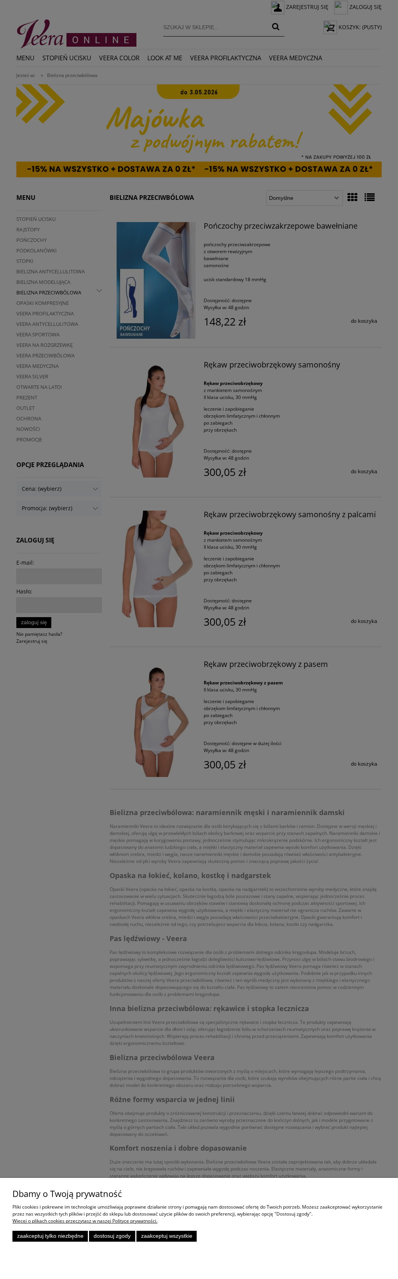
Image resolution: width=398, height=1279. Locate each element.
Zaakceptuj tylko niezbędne (50, 1236)
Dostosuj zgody (112, 1236)
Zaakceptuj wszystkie (166, 1236)
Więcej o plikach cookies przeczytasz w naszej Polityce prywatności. (84, 1221)
